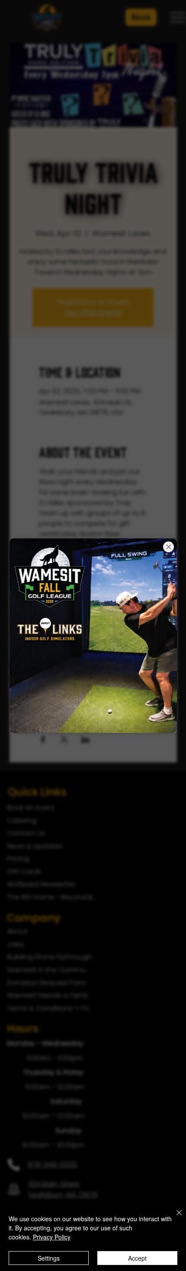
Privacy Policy (52, 1237)
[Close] (174, 1217)
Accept (137, 1258)
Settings (49, 1258)
